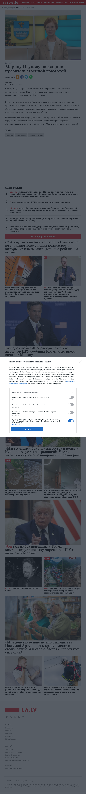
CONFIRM (27, 429)
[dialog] (43, 397)
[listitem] (43, 392)
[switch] (71, 397)
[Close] (82, 362)
